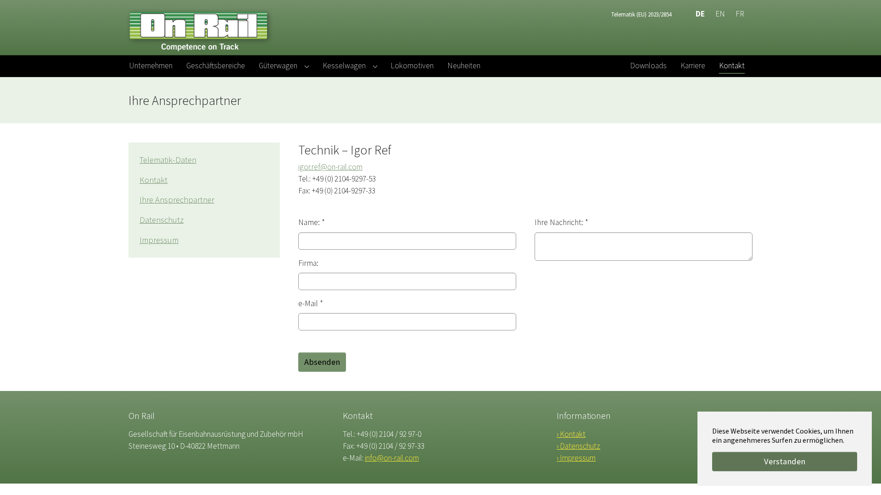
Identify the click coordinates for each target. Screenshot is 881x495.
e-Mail (310, 303)
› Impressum (576, 458)
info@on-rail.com (392, 458)
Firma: (308, 263)
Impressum (158, 240)
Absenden (322, 362)
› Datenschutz (578, 446)
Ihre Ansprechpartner (176, 199)
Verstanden (784, 461)
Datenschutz (161, 219)
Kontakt (153, 180)
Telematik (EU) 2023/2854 (641, 14)
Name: (311, 222)
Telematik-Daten (167, 159)
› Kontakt (571, 434)
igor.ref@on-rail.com (330, 167)
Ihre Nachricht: (561, 222)
